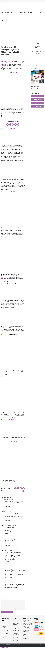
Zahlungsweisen (5, 632)
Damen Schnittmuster (27, 620)
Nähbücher (33, 55)
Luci (1, 499)
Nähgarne (15, 624)
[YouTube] (37, 88)
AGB (40, 644)
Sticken (16, 56)
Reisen (38, 57)
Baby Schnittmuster (27, 621)
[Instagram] (31, 88)
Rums (4, 481)
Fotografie (41, 57)
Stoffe (36, 55)
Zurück (19, 43)
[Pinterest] (15, 124)
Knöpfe (14, 626)
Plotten (32, 59)
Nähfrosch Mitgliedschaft (36, 54)
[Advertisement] (22, 33)
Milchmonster (4, 65)
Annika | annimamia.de (5, 550)
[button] (7, 21)
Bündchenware (16, 623)
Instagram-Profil (37, 65)
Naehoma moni (3, 581)
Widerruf (20, 645)
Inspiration (3, 56)
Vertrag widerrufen (4, 647)
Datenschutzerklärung (34, 644)
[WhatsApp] (13, 124)
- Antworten (13, 499)
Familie (35, 57)
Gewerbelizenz (26, 630)
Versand (25, 645)
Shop (24, 635)
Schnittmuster (40, 53)
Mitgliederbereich (5, 629)
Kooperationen (5, 634)
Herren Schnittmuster (27, 624)
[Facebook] (7, 124)
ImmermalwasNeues (4, 537)
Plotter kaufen (15, 640)
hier (2, 278)
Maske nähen (15, 633)
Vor (23, 43)
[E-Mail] (18, 124)
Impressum (26, 644)
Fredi (2, 511)
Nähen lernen (15, 637)
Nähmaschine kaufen (17, 634)
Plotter (39, 63)
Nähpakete (15, 621)
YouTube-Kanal (40, 64)
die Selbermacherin (4, 525)
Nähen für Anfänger (17, 636)
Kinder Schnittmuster (27, 623)
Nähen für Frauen (11, 56)
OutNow (16, 481)
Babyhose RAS (26, 634)
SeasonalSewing (8, 481)
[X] (10, 124)
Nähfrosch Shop (5, 626)
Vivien (2, 567)
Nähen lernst (35, 61)
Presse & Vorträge (5, 633)
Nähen (7, 56)
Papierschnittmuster (27, 626)
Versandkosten (5, 630)
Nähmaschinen (33, 63)
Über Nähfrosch (5, 627)
